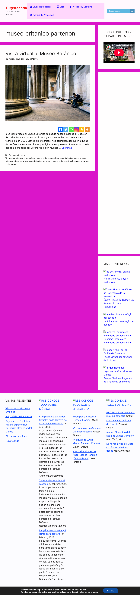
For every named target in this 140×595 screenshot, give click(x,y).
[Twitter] (65, 129)
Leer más (67, 147)
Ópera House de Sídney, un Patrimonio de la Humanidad (118, 303)
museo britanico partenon (39, 161)
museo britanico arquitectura (22, 158)
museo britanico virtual (62, 161)
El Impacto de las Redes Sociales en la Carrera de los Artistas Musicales (53, 420)
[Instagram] (76, 129)
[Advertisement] (119, 163)
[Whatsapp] (71, 129)
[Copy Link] (81, 129)
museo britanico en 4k (68, 158)
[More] (87, 129)
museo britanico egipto (46, 158)
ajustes (94, 592)
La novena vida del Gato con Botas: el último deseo (119, 447)
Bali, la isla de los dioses (18, 416)
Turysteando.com (17, 155)
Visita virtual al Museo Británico (40, 53)
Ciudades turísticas (16, 436)
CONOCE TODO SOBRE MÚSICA (49, 404)
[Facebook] (60, 129)
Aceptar (110, 591)
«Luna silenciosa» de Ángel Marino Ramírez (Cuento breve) (85, 455)
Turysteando (16, 8)
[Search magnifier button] (132, 11)
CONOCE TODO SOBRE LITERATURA (83, 404)
